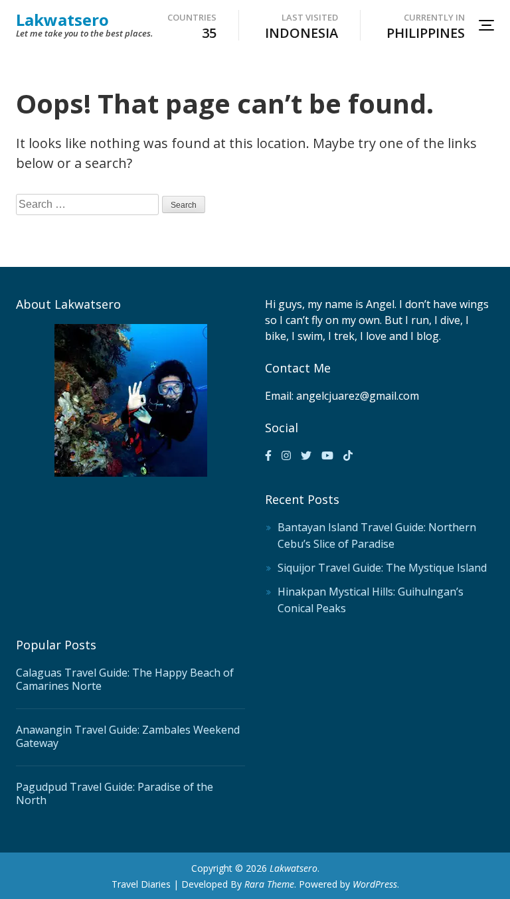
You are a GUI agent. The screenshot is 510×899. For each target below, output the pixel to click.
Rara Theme (269, 884)
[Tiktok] (348, 455)
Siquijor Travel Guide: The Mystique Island (382, 567)
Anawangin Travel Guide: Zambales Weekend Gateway (128, 736)
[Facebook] (268, 455)
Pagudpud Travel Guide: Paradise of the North (114, 793)
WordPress (375, 884)
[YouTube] (327, 455)
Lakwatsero (62, 20)
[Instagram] (286, 455)
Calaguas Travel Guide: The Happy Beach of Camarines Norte (125, 679)
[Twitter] (306, 455)
